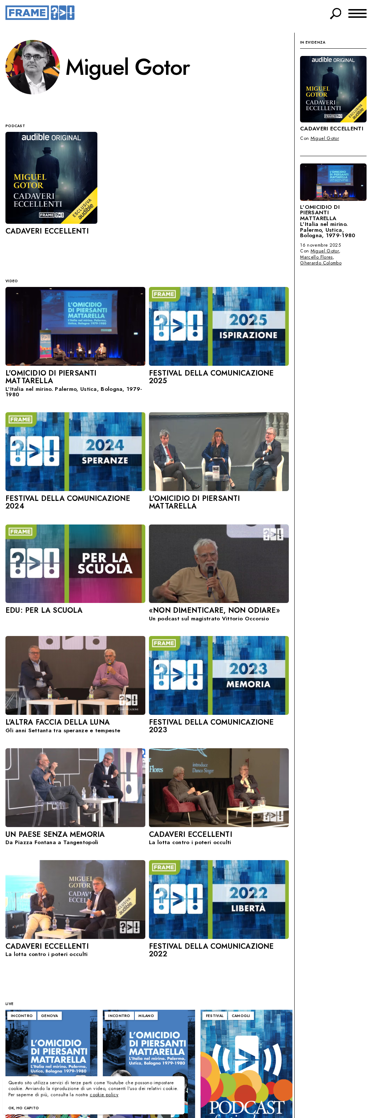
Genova (49, 1015)
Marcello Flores (316, 257)
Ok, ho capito (23, 1108)
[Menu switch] (357, 12)
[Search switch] (335, 12)
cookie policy (104, 1094)
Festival (214, 1015)
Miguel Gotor (325, 138)
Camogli (241, 1015)
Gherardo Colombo (320, 263)
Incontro (22, 1015)
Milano (146, 1015)
